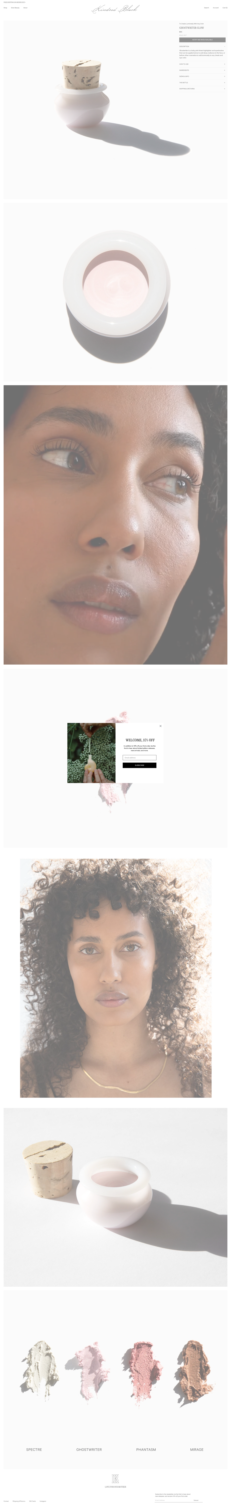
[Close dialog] (160, 726)
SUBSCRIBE (139, 765)
